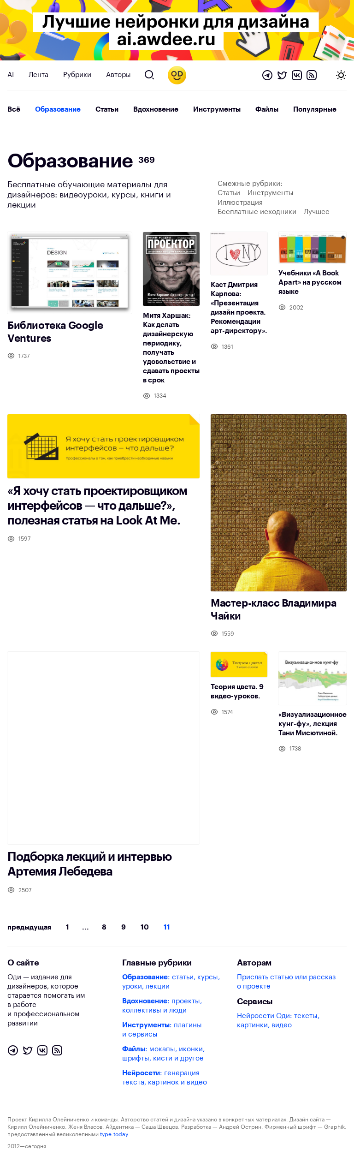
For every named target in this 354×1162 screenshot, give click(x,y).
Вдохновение (155, 109)
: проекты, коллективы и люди (162, 1006)
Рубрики (77, 75)
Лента (38, 75)
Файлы (266, 109)
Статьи (106, 109)
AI (10, 75)
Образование (58, 109)
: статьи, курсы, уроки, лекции (171, 982)
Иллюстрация (240, 202)
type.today (114, 1134)
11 (167, 927)
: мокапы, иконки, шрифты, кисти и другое (163, 1054)
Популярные (314, 109)
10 (145, 927)
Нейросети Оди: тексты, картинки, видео (278, 1021)
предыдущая (29, 927)
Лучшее (317, 212)
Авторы (118, 75)
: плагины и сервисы (162, 1030)
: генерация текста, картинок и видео (164, 1078)
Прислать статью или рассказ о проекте (286, 982)
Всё (13, 109)
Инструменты (217, 109)
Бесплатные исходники (257, 212)
